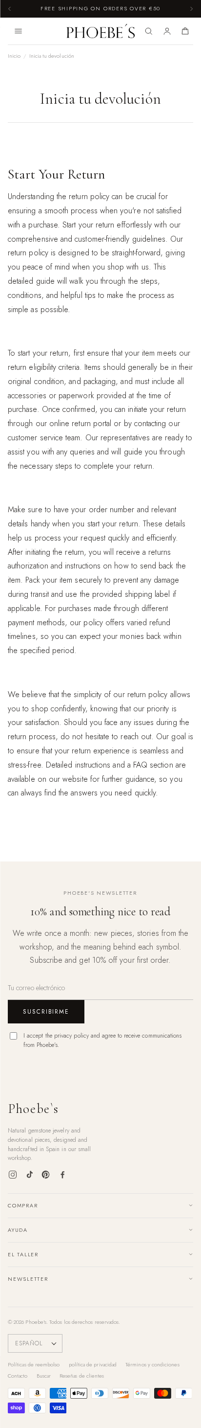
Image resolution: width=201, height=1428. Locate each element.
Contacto (18, 1376)
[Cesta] (185, 31)
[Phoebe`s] (100, 31)
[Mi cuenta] (167, 31)
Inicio (14, 56)
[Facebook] (62, 1174)
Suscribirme (46, 1011)
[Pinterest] (46, 1174)
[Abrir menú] (18, 31)
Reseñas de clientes (82, 1376)
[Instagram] (13, 1174)
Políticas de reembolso (34, 1364)
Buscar (44, 1376)
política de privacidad (93, 1364)
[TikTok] (29, 1174)
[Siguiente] (191, 9)
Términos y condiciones (152, 1364)
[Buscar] (149, 31)
